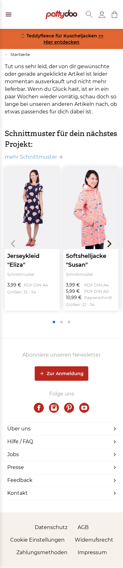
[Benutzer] (102, 14)
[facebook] (39, 408)
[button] (114, 14)
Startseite (17, 54)
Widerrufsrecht (94, 540)
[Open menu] (8, 14)
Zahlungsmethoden (41, 552)
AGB (83, 527)
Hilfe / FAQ (20, 442)
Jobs (13, 454)
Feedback (19, 480)
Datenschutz (51, 527)
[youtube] (84, 408)
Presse (15, 467)
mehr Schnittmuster (31, 157)
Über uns (19, 429)
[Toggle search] (89, 14)
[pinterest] (69, 408)
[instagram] (54, 408)
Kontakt (17, 493)
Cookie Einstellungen (37, 540)
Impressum (92, 552)
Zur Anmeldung (65, 373)
